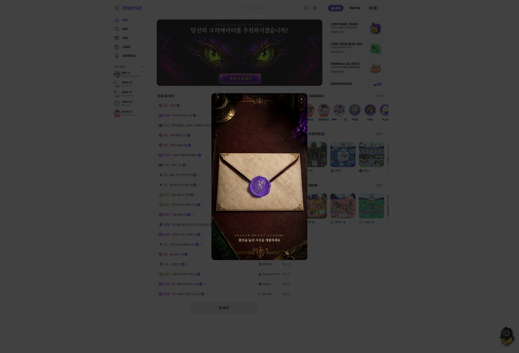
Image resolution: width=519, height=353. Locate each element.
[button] (259, 176)
